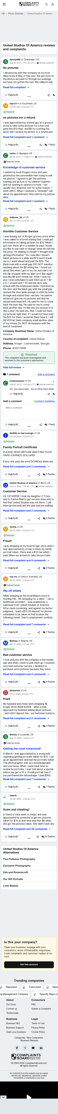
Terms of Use (38, 1024)
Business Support (15, 1028)
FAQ (33, 1005)
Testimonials (12, 1013)
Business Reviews (29, 1041)
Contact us (11, 1009)
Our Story (11, 1005)
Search (46, 4)
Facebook (17, 1048)
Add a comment (46, 375)
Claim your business (16, 1032)
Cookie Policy (38, 1032)
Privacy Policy (38, 1028)
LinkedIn (41, 1048)
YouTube (33, 1048)
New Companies (35, 1038)
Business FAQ (13, 1024)
